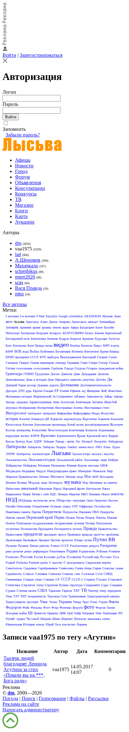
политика (12, 529)
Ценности (40, 613)
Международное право (62, 471)
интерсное (49, 413)
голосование (24, 368)
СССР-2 (77, 579)
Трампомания (77, 596)
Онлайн (10, 506)
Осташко (55, 506)
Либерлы (48, 447)
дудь (29, 391)
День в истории (36, 379)
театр (103, 590)
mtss (19, 293)
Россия (26, 556)
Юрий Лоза (53, 624)
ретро (28, 551)
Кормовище (106, 430)
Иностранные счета (96, 407)
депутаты (89, 379)
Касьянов (117, 419)
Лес (77, 441)
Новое (105, 494)
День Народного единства (64, 379)
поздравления (64, 523)
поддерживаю (43, 523)
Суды (104, 585)
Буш (9, 345)
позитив (79, 523)
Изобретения (45, 407)
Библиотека (38, 338)
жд (83, 391)
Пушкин (11, 545)
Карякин (104, 419)
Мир (110, 471)
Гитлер (103, 362)
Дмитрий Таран (16, 385)
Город (21, 171)
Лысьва (61, 452)
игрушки (11, 407)
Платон (10, 523)
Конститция (76, 430)
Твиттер (93, 590)
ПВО (95, 512)
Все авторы (15, 304)
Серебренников (48, 568)
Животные (115, 391)
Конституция (58, 430)
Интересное (16, 413)
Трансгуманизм (15, 602)
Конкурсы (26, 193)
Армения (25, 327)
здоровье (22, 402)
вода (25, 351)
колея (80, 424)
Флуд (54, 607)
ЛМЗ (98, 447)
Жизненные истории (19, 396)
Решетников (57, 551)
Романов (114, 551)
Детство (101, 379)
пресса (62, 534)
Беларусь (55, 333)
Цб (30, 613)
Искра (96, 413)
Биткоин (52, 338)
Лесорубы (100, 441)
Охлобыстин (102, 506)
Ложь (107, 447)
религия (18, 551)
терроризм (114, 590)
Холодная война (16, 613)
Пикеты (101, 517)
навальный (29, 488)
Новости (24, 165)
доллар (31, 385)
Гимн (83, 362)
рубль (61, 557)
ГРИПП (28, 374)
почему (77, 529)
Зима (56, 402)
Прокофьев (30, 540)
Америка (64, 322)
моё (95, 476)
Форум (22, 177)
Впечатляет (91, 351)
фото (89, 607)
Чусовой (32, 619)
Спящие (49, 579)
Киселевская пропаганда (50, 424)
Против (55, 540)
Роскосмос (12, 557)
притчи (99, 534)
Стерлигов (28, 585)
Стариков (115, 579)
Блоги (21, 210)
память (25, 512)
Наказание (45, 488)
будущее (101, 338)
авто (9, 321)
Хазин (111, 607)
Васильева (19, 345)
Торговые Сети (57, 596)
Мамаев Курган (77, 465)
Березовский (113, 333)
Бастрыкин (28, 333)
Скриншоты (14, 574)
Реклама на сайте (21, 704)
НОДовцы (25, 500)
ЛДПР (38, 441)
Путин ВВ (104, 539)
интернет (35, 413)
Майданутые (14, 465)
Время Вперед (109, 351)
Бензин (99, 333)
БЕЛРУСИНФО (73, 333)
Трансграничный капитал (103, 596)
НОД (11, 500)
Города (68, 368)
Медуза (41, 471)
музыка (72, 482)
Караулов (56, 419)
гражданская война (110, 368)
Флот (46, 607)
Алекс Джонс (49, 322)
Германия (73, 362)
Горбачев (57, 368)
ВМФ (9, 351)
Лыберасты (23, 454)
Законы (118, 396)
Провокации (14, 540)
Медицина (28, 471)
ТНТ (23, 596)
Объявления (28, 182)
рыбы (44, 562)
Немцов (63, 494)
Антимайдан (107, 322)
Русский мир (90, 557)
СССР (65, 579)
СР (57, 579)
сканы (119, 568)
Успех (93, 602)
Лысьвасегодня (41, 459)
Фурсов (100, 607)
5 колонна (12, 316)
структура (76, 585)
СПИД (108, 574)
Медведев (13, 471)
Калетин (24, 419)
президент (50, 534)
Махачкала (26, 265)
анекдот (93, 322)
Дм (109, 379)
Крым (81, 436)
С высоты (55, 562)
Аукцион (24, 222)
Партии (36, 512)
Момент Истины (16, 482)
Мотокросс (56, 482)
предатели (33, 534)
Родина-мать (87, 551)
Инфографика (81, 413)
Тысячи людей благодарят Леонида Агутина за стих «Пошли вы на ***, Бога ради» (25, 669)
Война (34, 351)
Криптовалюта (66, 436)
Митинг (44, 476)
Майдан (113, 460)
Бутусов (114, 338)
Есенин (64, 391)
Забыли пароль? (23, 134)
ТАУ (76, 590)
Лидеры (61, 447)
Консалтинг (39, 430)
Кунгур (20, 441)
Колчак (10, 430)
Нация (27, 494)
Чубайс (10, 619)
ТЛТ (16, 596)
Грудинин (42, 374)
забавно (79, 396)
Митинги (57, 476)
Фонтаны (65, 607)
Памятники (13, 512)
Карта (21, 216)
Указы (53, 602)
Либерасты (34, 447)
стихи (40, 585)
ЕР (56, 391)
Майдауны (30, 465)
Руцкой (10, 562)
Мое (87, 476)
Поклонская (104, 523)
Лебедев (48, 441)
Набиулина (13, 488)
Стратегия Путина (56, 585)
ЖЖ (104, 391)
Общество (63, 500)
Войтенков (47, 351)
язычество (68, 624)
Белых (89, 333)
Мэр (85, 482)
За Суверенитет (63, 396)
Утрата (103, 602)
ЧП (120, 613)
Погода (10, 698)
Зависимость (95, 396)
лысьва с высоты (102, 454)
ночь (52, 500)
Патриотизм (51, 512)
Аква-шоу (32, 322)
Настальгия (93, 488)
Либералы (16, 446)
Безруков (42, 333)
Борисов (75, 338)
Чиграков (88, 613)
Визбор (75, 345)
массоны (93, 465)
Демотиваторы (15, 379)
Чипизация (110, 613)
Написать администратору (31, 709)
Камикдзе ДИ (40, 419)
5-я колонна (27, 316)
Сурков (10, 590)
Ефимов (75, 391)
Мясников (95, 482)
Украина (65, 602)
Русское (106, 557)
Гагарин (102, 357)
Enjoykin (51, 316)
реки (9, 551)
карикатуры (72, 419)
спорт (38, 579)
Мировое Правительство (22, 476)
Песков (70, 517)
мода (80, 476)
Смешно (67, 574)
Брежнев (88, 338)
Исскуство (107, 413)
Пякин (34, 545)
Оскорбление (40, 506)
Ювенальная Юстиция (20, 624)
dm (18, 243)
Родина (72, 551)
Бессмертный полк (18, 338)
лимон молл (86, 447)
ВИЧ (106, 345)
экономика (94, 619)
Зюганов (97, 402)
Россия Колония (44, 557)
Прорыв (44, 540)
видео (61, 344)
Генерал (24, 362)
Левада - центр (64, 441)
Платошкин (23, 523)
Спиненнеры (14, 579)
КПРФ (35, 436)
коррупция (12, 436)
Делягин (103, 374)
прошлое (67, 540)
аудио (65, 327)
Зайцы (108, 396)
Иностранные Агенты (69, 407)
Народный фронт (74, 488)
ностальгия (40, 500)
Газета (113, 357)
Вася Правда (28, 288)
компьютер (24, 430)
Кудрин (113, 436)
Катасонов (13, 424)
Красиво (48, 435)
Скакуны (108, 568)
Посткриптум (62, 529)
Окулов (113, 500)
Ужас (44, 602)
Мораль (34, 482)
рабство (44, 545)
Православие (14, 534)
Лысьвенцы (91, 460)
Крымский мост (97, 436)
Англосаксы (79, 322)
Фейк (26, 607)
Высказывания (70, 357)
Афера (74, 327)
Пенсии (10, 517)
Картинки (90, 419)
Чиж (98, 613)
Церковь (52, 613)
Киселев (28, 424)
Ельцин (48, 391)
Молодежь (107, 476)
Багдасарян (87, 327)
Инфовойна (64, 413)
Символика (66, 568)
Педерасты (107, 512)
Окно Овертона (96, 500)
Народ (57, 488)
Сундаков (116, 585)
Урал (85, 602)
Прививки (73, 534)
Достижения (69, 385)
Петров (90, 517)
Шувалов (80, 619)
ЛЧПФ (10, 454)
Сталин (101, 579)
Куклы (10, 441)
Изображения (27, 407)
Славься (28, 574)
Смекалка (55, 574)
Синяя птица (83, 568)
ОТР (75, 506)
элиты (106, 619)
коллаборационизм (97, 424)
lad (18, 254)
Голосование (52, 698)
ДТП (21, 391)
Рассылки (98, 698)
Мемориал (84, 471)
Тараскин (54, 590)
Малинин (44, 465)
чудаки (20, 619)
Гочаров (91, 368)
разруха (94, 545)
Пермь (59, 517)
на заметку (110, 482)
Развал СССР (60, 545)
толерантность (37, 596)
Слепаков (41, 574)
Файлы (77, 698)
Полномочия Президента (37, 529)
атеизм (57, 327)
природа (87, 534)
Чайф (77, 613)
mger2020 (25, 276)
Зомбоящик (83, 402)
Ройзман (101, 551)
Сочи (98, 574)
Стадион (89, 579)
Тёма (9, 596)
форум (78, 607)
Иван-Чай (110, 402)
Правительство (107, 529)
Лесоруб (86, 441)
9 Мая (40, 316)
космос (25, 436)
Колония (116, 424)
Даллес (55, 374)
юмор (40, 624)
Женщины (93, 391)
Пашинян (85, 512)
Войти (9, 55)
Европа (37, 391)
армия (36, 327)
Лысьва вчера (81, 454)
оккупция (79, 500)
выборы (53, 357)
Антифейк (12, 327)
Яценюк (82, 624)
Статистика (13, 585)
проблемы (112, 534)
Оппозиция (24, 506)
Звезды (10, 402)
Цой (70, 613)
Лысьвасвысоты (16, 460)
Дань (77, 374)
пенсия (20, 517)
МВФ (104, 465)
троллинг (33, 602)
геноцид (60, 362)
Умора (77, 602)
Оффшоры (86, 506)
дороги (54, 385)
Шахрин (45, 619)
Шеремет (67, 619)
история (12, 419)
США (42, 590)
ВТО (43, 357)
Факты (114, 602)
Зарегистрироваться (41, 55)
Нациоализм (13, 494)
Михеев (70, 476)
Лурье (116, 447)
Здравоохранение (40, 402)
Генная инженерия (42, 362)
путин (88, 540)
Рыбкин (34, 562)
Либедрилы (115, 441)
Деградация (88, 374)
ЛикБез (72, 447)
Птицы (78, 540)
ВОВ (17, 351)
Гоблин (10, 368)
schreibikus (26, 271)
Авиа (117, 316)
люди (103, 460)
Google (63, 316)
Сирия (97, 568)
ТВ (18, 199)
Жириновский (42, 396)
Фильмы (36, 607)
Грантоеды (14, 374)
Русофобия (74, 557)
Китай (71, 424)
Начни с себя (40, 494)
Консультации (30, 188)
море (44, 482)
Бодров (64, 338)
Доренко (42, 385)
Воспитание (62, 351)
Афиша (22, 160)
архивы (46, 327)
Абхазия (107, 316)
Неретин (74, 494)
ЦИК (62, 613)
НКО (84, 494)
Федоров (13, 607)
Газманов (12, 362)
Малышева (58, 465)
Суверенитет (92, 585)
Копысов (91, 430)
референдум (40, 551)
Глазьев (114, 362)
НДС (53, 494)
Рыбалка (22, 562)
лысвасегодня (41, 454)
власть (115, 345)
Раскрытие (108, 545)
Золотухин (67, 402)
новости (117, 494)
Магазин (24, 205)
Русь (116, 557)
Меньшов (99, 471)
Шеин (56, 619)
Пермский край (39, 517)
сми (77, 574)
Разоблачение (79, 545)
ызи (19, 282)
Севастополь (14, 568)
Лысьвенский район (69, 460)
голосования (42, 368)
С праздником (74, 562)
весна (48, 345)
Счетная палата (26, 590)
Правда (90, 528)
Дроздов (11, 391)
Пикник (112, 517)
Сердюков (30, 568)
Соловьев (87, 574)
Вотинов (77, 351)
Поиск (28, 698)
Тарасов (67, 590)
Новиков (94, 494)
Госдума (80, 368)
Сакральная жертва (98, 562)
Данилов (66, 374)
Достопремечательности (95, 385)
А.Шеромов (27, 260)
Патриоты (70, 512)
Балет (99, 327)
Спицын (28, 579)
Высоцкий (89, 357)
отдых (67, 506)
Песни (80, 517)
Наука (106, 488)
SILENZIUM (92, 316)
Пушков (23, 545)
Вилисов (86, 345)
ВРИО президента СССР (22, 357)
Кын (29, 441)
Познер (90, 523)
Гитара (93, 362)
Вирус (98, 345)
